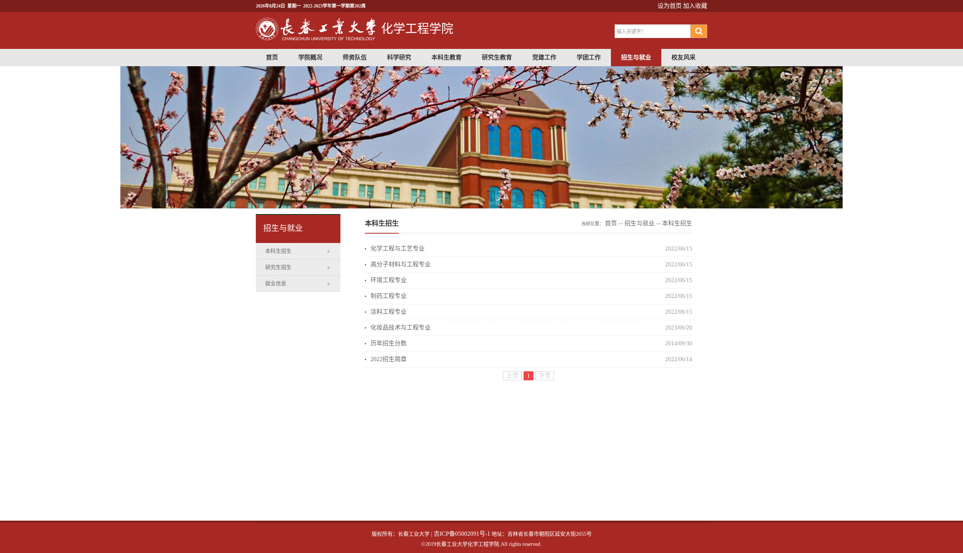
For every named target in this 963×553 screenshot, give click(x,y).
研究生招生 (278, 267)
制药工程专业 (389, 296)
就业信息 (275, 283)
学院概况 (310, 57)
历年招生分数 (389, 343)
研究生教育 (497, 57)
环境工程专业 (389, 280)
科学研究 (399, 57)
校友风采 (683, 57)
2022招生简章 (389, 359)
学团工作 (589, 57)
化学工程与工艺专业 (398, 248)
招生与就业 (636, 57)
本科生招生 (278, 251)
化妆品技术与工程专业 (401, 327)
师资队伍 (355, 57)
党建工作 (544, 57)
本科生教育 (446, 57)
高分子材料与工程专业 (401, 264)
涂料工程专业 (389, 311)
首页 (272, 57)
